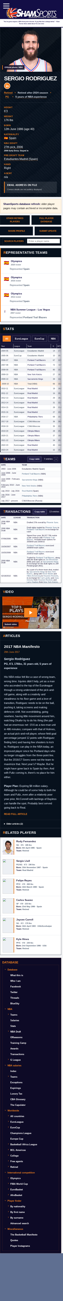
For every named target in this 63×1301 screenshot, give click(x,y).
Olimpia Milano (33, 431)
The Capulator (18, 1105)
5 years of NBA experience (31, 96)
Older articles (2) (14, 824)
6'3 (6, 111)
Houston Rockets (50, 576)
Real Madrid (32, 388)
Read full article (15, 814)
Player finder (14, 1201)
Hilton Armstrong (34, 576)
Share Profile (16, 231)
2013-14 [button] (4, 403)
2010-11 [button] (4, 388)
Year (3, 346)
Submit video (11, 624)
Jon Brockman (52, 560)
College (14, 1155)
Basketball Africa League (23, 1144)
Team (29, 346)
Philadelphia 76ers (35, 417)
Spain (12, 138)
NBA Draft (15, 1031)
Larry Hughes (32, 582)
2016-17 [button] (4, 417)
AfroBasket (16, 1195)
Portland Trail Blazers (36, 360)
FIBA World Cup (19, 1184)
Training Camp (18, 1043)
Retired (8, 92)
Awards (14, 1048)
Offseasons (16, 1037)
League (17, 346)
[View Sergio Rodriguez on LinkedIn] (7, 86)
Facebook (15, 986)
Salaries (14, 1020)
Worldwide (13, 1110)
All (6, 338)
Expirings (15, 1088)
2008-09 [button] (4, 370)
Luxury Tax (16, 1093)
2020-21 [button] (4, 435)
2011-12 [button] (4, 393)
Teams (13, 1014)
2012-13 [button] (4, 398)
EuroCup (39, 338)
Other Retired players (14, 220)
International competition (21, 1172)
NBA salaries (14, 1065)
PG (7, 96)
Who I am (15, 981)
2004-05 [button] (4, 351)
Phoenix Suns (52, 522)
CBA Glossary (17, 1099)
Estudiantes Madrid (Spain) (21, 159)
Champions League (20, 1133)
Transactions (17, 1054)
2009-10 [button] (4, 374)
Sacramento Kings (35, 379)
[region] (30, 398)
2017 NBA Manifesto (22, 647)
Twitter (14, 992)
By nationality (17, 1206)
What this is (16, 975)
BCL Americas (18, 1150)
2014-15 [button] (4, 407)
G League (15, 1060)
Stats (13, 1026)
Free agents (16, 1161)
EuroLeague (21, 338)
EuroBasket (16, 1189)
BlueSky (14, 1003)
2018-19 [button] (4, 426)
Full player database (46, 220)
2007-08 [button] (4, 365)
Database (12, 969)
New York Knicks (34, 374)
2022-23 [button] (4, 445)
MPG (59, 346)
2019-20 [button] (4, 431)
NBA (53, 338)
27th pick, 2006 (13, 147)
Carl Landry (45, 578)
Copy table (34, 459)
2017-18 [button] (4, 421)
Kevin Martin (48, 574)
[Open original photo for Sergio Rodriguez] (30, 50)
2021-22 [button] (4, 440)
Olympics (15, 1178)
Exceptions (16, 1082)
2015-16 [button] (4, 412)
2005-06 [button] (4, 355)
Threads (14, 998)
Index (13, 1071)
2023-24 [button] (4, 450)
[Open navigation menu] (6, 6)
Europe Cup (16, 1138)
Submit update (48, 231)
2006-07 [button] (4, 360)
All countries (17, 1116)
